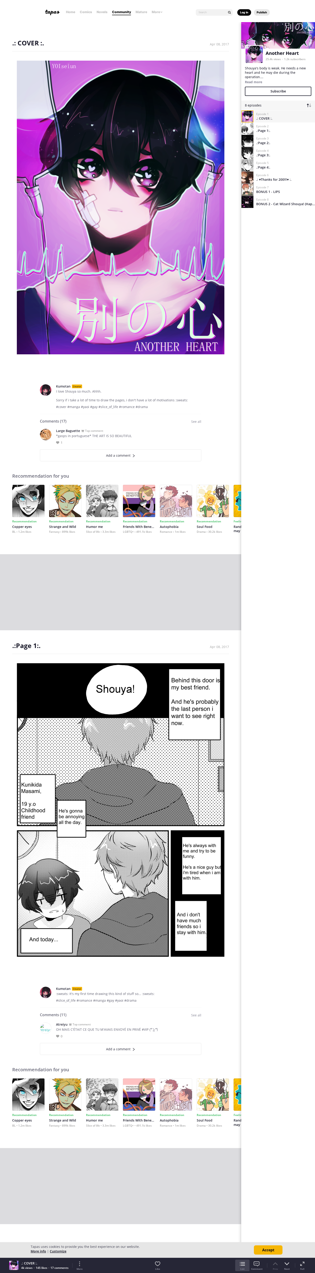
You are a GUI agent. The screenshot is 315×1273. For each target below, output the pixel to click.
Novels (102, 12)
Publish (262, 12)
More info (38, 1251)
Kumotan (63, 386)
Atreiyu (62, 1024)
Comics (86, 12)
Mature (141, 12)
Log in (244, 12)
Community (121, 12)
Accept (268, 1249)
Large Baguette (68, 431)
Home (70, 12)
